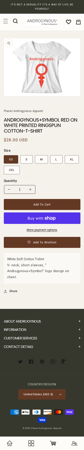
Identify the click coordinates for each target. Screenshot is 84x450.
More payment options (42, 230)
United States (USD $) (38, 394)
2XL (12, 170)
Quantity (10, 181)
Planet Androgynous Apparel (46, 428)
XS (11, 159)
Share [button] (13, 291)
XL (72, 159)
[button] (6, 21)
